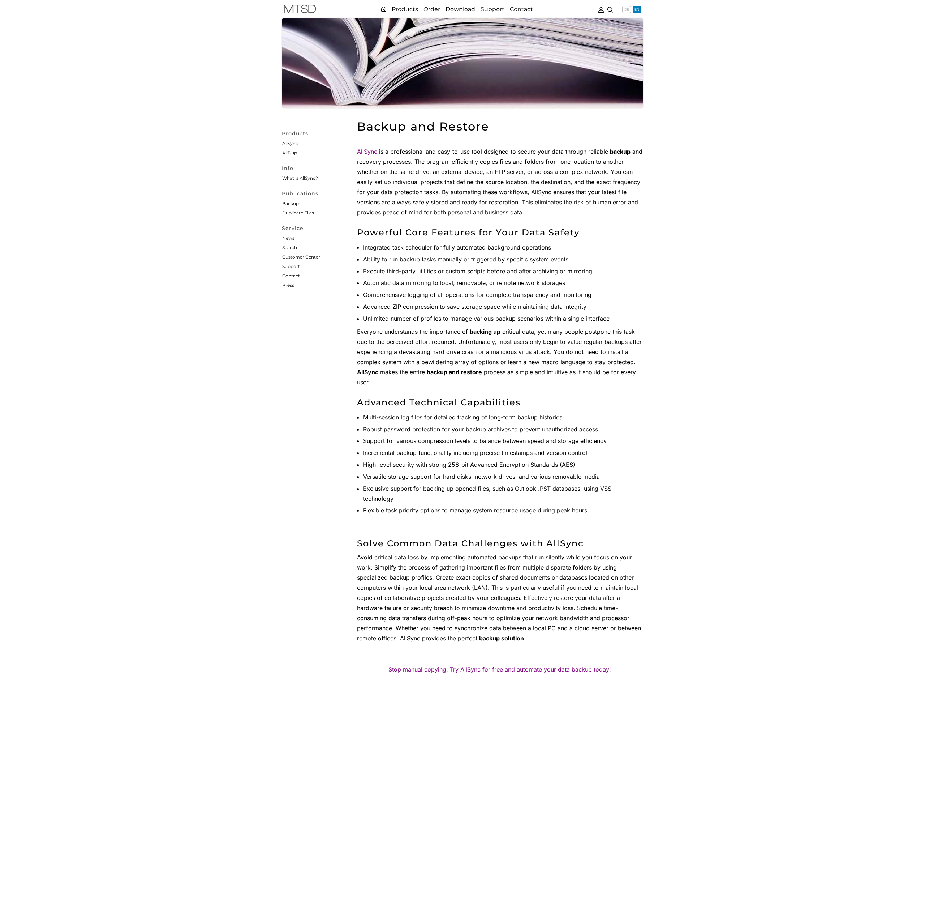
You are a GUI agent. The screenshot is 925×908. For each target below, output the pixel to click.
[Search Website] (610, 9)
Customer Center (301, 257)
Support (291, 266)
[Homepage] (383, 9)
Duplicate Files (298, 213)
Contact (291, 275)
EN (637, 9)
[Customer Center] (601, 9)
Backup (290, 203)
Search (289, 247)
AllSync (290, 143)
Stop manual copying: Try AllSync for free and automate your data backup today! (499, 669)
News (288, 238)
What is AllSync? (300, 178)
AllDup (289, 152)
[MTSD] (300, 10)
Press (288, 285)
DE (626, 9)
